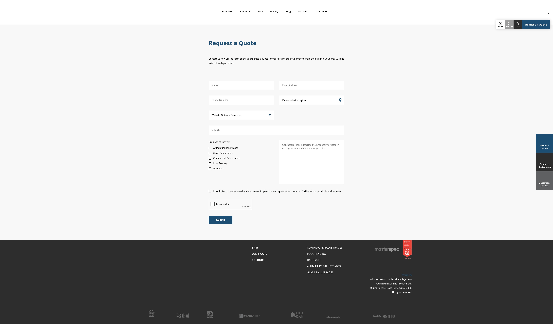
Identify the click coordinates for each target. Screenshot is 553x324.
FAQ (260, 11)
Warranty (407, 275)
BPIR (255, 247)
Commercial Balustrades (226, 158)
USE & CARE (259, 253)
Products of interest (219, 142)
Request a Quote (536, 24)
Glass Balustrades (223, 153)
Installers (303, 11)
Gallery (274, 11)
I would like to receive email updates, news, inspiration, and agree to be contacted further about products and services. (277, 191)
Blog (288, 11)
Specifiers (321, 11)
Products (227, 11)
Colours (258, 260)
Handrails (218, 168)
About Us (245, 11)
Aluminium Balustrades (225, 147)
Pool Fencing (220, 163)
